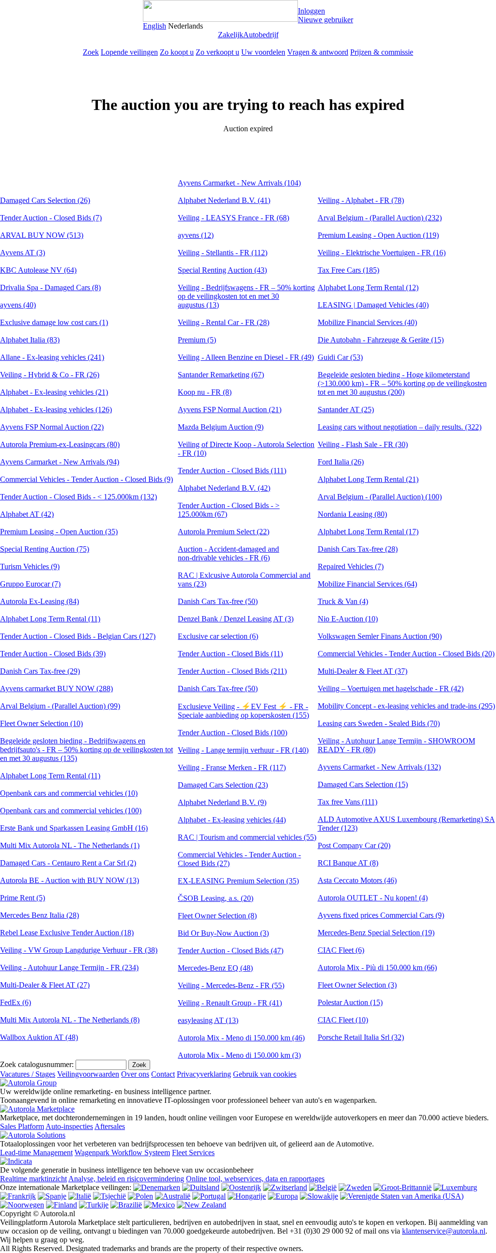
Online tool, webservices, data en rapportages (255, 1179)
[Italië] (79, 1196)
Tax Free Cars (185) (348, 270)
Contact (163, 1074)
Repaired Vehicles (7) (351, 566)
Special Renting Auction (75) (44, 549)
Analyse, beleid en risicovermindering (126, 1179)
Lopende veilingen (129, 52)
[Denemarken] (156, 1187)
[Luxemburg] (455, 1187)
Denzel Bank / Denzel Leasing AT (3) (236, 619)
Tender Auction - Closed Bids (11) (230, 654)
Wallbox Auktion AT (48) (39, 1037)
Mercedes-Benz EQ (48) (215, 968)
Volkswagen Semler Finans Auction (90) (380, 636)
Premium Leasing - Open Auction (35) (59, 531)
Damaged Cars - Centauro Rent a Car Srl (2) (68, 863)
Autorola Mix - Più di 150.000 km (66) (377, 967)
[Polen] (140, 1196)
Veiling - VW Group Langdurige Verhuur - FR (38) (78, 950)
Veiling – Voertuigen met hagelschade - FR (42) (391, 688)
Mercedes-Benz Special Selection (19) (376, 932)
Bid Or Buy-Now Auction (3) (223, 933)
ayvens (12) (196, 235)
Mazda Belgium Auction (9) (221, 427)
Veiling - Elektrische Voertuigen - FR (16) (382, 252)
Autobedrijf (261, 35)
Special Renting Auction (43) (222, 270)
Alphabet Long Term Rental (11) (50, 619)
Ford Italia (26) (341, 462)
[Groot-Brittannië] (402, 1187)
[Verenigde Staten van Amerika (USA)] (402, 1196)
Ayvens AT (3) (22, 252)
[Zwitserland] (285, 1187)
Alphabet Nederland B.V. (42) (224, 488)
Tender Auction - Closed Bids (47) (230, 950)
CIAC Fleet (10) (343, 1020)
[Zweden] (355, 1187)
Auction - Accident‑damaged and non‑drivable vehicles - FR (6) (228, 553)
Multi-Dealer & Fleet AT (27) (45, 985)
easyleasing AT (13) (208, 1020)
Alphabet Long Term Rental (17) (368, 531)
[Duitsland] (200, 1187)
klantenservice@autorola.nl (443, 1231)
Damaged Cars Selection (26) (45, 200)
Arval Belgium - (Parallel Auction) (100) (380, 497)
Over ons (135, 1074)
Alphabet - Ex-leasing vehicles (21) (54, 392)
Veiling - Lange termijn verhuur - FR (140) (243, 750)
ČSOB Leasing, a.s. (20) (215, 898)
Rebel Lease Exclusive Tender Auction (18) (67, 932)
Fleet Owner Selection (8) (217, 916)
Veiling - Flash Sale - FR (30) (363, 444)
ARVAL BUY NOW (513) (41, 235)
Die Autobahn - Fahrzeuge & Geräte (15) (381, 340)
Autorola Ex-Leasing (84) (39, 601)
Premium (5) (197, 340)
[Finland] (61, 1205)
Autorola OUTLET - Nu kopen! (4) (373, 898)
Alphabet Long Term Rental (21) (368, 479)
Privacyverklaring (204, 1074)
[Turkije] (93, 1205)
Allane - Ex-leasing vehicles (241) (52, 357)
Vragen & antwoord (317, 52)
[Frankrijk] (18, 1196)
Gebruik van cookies (264, 1074)
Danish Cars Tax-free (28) (358, 549)
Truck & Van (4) (343, 601)
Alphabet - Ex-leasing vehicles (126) (56, 409)
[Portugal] (209, 1196)
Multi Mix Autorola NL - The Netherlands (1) (70, 845)
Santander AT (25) (346, 409)
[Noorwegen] (22, 1205)
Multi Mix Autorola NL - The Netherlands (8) (70, 1020)
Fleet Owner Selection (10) (41, 723)
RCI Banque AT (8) (348, 863)
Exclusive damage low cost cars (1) (54, 322)
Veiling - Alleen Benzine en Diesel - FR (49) (246, 357)
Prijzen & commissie (381, 52)
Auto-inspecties (69, 1126)
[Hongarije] (247, 1196)
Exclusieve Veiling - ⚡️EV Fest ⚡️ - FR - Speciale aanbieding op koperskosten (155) (243, 710)
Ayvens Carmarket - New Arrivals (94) (59, 462)
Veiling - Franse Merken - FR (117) (232, 767)
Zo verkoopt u (217, 52)
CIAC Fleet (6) (341, 950)
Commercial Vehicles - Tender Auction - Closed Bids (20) (406, 654)
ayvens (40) (18, 305)
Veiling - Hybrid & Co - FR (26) (49, 375)
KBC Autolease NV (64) (38, 270)
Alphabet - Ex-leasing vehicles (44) (232, 820)
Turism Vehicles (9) (30, 566)
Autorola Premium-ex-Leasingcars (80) (60, 444)
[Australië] (172, 1196)
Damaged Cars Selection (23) (223, 785)
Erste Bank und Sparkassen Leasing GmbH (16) (74, 828)
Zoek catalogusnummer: (37, 1064)
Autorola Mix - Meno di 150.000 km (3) (239, 1055)
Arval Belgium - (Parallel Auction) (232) (380, 218)
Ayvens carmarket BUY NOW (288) (56, 688)
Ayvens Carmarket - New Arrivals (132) (379, 767)
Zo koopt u (177, 52)
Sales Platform (22, 1126)
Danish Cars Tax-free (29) (40, 671)
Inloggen (311, 11)
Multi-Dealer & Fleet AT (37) (362, 671)
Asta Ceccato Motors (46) (357, 880)
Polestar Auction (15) (350, 1002)
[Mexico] (159, 1205)
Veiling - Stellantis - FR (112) (222, 252)
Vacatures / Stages (27, 1074)
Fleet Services (193, 1152)
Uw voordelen (263, 52)
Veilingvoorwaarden (88, 1074)
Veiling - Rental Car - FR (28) (223, 322)
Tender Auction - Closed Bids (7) (51, 218)
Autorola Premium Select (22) (223, 531)
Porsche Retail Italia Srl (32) (361, 1037)
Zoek (91, 52)
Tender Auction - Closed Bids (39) (53, 654)
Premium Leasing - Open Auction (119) (378, 235)
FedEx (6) (15, 1002)
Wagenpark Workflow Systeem (122, 1152)
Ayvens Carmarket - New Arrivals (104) (239, 183)
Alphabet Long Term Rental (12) (368, 287)
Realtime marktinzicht (33, 1179)
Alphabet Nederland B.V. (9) (222, 802)
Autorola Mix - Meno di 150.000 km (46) (241, 1038)
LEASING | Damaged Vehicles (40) (373, 305)
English (154, 26)
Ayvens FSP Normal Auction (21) (229, 409)
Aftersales (109, 1126)
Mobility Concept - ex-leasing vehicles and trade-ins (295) (406, 706)
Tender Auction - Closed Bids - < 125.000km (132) (78, 497)
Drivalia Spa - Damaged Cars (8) (50, 287)
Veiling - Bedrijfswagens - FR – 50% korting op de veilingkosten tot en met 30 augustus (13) (246, 296)
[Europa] (283, 1196)
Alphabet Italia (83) (30, 340)
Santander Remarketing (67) (221, 375)
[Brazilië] (126, 1205)
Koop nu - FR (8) (205, 392)
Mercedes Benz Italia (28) (39, 915)
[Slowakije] (319, 1196)
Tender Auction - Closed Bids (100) (232, 732)
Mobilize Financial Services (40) (367, 322)
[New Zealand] (201, 1205)
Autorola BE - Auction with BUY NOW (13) (69, 880)
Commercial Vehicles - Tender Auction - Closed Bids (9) (86, 479)
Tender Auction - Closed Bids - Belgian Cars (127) (77, 636)
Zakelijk (230, 35)
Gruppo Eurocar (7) (30, 584)
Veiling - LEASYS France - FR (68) (233, 218)
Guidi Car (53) (340, 357)
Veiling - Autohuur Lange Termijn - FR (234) (69, 967)
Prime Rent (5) (22, 898)
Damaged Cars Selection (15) (363, 784)
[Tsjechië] (109, 1196)
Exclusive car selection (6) (218, 636)
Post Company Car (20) (354, 845)
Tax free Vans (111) (347, 802)
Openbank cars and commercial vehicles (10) (69, 793)
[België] (323, 1187)
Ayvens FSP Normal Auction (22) (52, 427)
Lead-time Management (36, 1152)
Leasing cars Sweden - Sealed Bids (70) (379, 723)
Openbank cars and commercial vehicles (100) (70, 810)
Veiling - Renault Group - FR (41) (230, 1003)
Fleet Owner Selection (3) (357, 985)
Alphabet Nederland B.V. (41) (224, 200)
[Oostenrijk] (241, 1187)
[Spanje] (52, 1196)
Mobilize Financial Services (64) (367, 584)
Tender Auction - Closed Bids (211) (232, 671)
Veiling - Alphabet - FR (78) (361, 200)
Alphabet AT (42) (27, 514)
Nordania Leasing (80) (352, 514)
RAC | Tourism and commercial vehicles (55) (247, 837)
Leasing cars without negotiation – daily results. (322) (399, 427)
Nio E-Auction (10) (348, 619)
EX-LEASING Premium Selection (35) (238, 881)
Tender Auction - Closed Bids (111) (232, 470)
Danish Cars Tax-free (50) (218, 601)
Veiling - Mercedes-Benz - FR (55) (231, 985)
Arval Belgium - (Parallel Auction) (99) (60, 706)
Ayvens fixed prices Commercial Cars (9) (381, 915)
